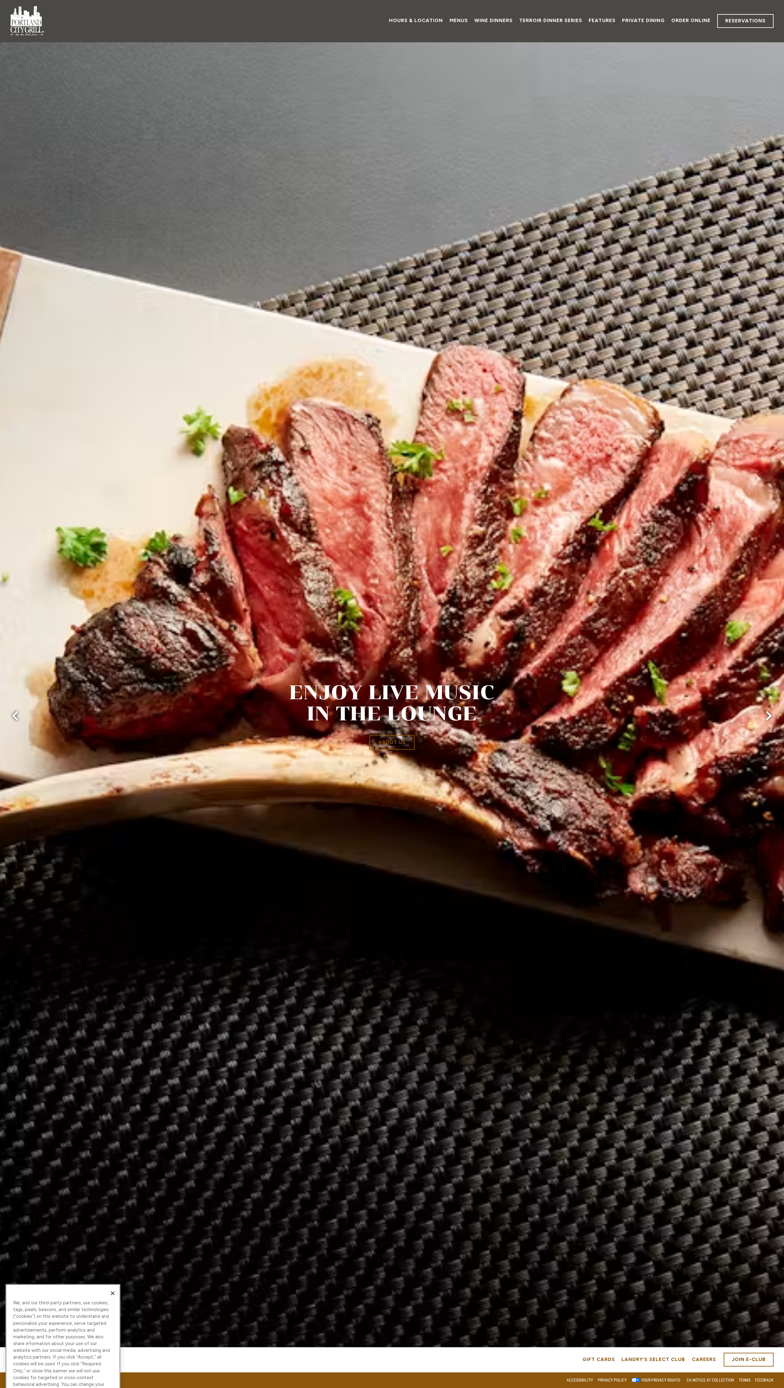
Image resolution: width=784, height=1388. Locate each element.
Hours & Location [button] (416, 20)
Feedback (764, 1380)
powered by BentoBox (31, 1380)
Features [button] (602, 20)
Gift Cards (598, 1359)
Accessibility (580, 1380)
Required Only (63, 1345)
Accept (63, 1327)
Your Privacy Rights (660, 1380)
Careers (704, 1359)
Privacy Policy (612, 1380)
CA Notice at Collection (710, 1380)
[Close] (112, 1196)
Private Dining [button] (643, 20)
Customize (63, 1363)
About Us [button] (392, 742)
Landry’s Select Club (653, 1359)
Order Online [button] (690, 20)
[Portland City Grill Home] (27, 21)
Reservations (745, 21)
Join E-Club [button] (749, 1359)
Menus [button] (459, 20)
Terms (745, 1380)
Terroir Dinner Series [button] (550, 20)
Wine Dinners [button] (493, 20)
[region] (63, 1284)
